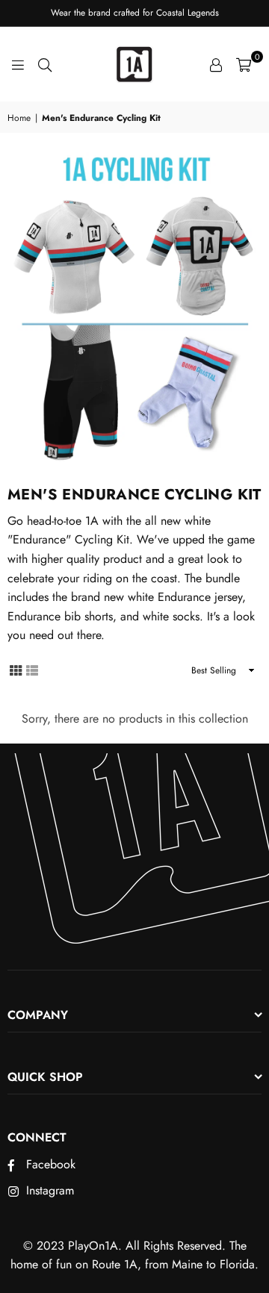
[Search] (44, 64)
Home (19, 118)
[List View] (32, 669)
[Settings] (215, 64)
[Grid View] (15, 669)
